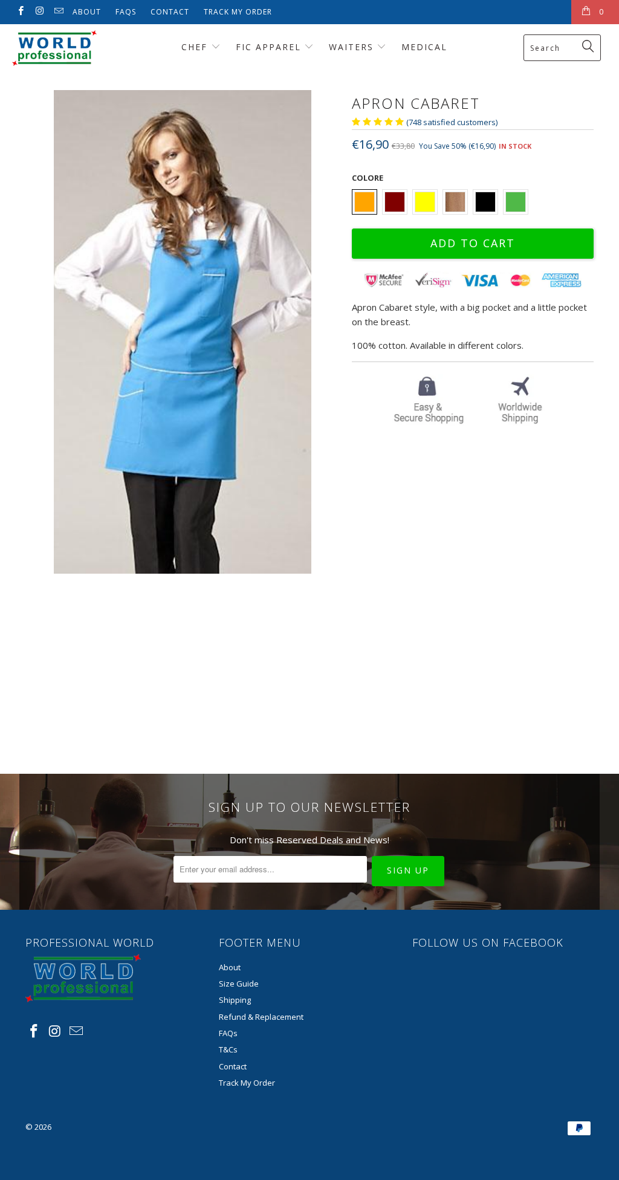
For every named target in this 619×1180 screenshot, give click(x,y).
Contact (170, 12)
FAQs (125, 12)
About (87, 12)
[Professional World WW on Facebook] (20, 12)
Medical (424, 47)
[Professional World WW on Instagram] (39, 12)
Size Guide (239, 983)
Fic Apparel (270, 47)
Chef (196, 47)
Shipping (235, 999)
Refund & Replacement (261, 1016)
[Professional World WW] (55, 48)
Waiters (353, 47)
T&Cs (228, 1049)
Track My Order (238, 12)
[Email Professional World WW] (58, 12)
